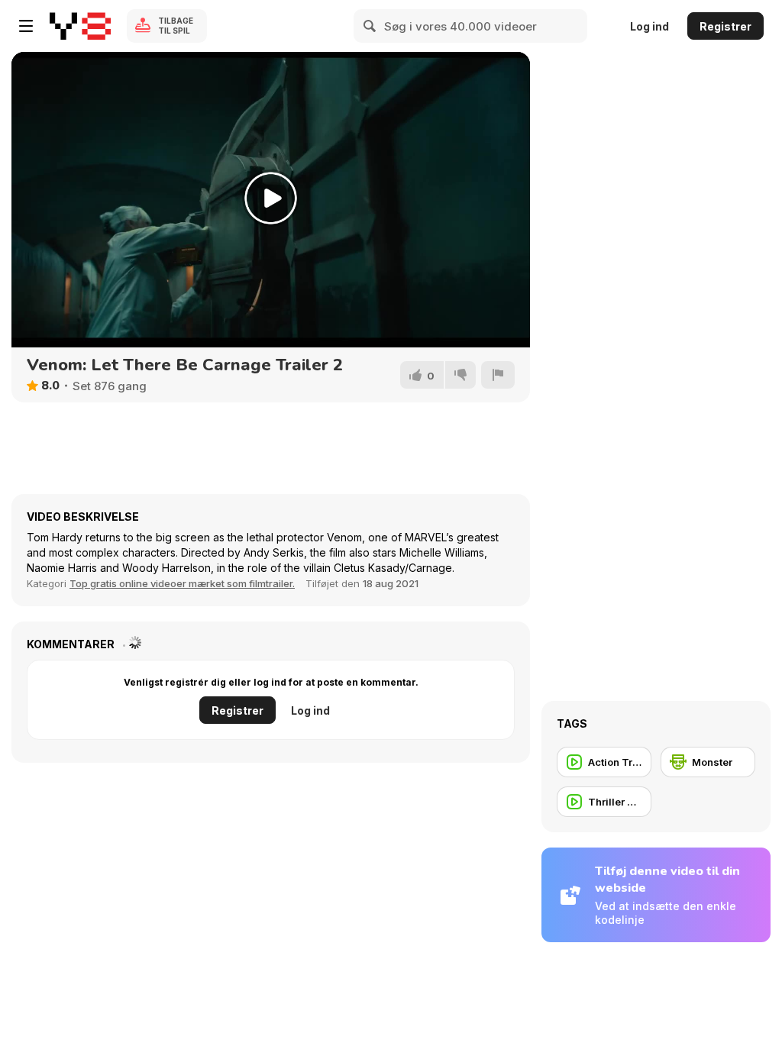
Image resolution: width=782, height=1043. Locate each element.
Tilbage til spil (175, 25)
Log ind (649, 26)
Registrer (725, 26)
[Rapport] (498, 375)
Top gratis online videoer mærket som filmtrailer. (182, 583)
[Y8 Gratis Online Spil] (80, 26)
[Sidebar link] (26, 26)
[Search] (370, 26)
